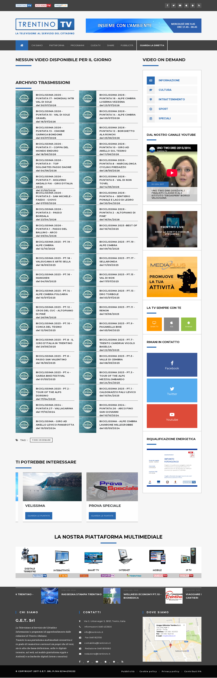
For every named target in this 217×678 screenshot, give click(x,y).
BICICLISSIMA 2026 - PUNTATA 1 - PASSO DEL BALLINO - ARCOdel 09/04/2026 (51, 230)
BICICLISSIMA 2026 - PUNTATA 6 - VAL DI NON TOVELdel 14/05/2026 (115, 181)
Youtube (172, 412)
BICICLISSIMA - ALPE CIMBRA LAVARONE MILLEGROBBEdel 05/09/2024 (118, 425)
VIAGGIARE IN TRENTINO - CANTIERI (177, 596)
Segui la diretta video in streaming (172, 233)
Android (188, 323)
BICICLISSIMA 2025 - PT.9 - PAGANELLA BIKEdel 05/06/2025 (116, 327)
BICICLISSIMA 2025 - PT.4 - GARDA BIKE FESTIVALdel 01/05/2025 (53, 376)
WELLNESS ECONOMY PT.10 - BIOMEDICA (117, 596)
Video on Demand (41, 440)
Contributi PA (192, 671)
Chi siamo (37, 45)
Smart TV (154, 323)
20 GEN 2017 (158, 184)
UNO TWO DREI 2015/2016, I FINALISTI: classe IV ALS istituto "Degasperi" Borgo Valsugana (171, 194)
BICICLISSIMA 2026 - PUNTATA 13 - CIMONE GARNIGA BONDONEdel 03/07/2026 (50, 132)
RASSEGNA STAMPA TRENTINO (56, 594)
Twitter (172, 387)
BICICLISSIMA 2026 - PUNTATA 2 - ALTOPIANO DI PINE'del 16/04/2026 (117, 214)
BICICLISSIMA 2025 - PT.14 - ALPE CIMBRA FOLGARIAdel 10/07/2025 (54, 294)
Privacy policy (170, 671)
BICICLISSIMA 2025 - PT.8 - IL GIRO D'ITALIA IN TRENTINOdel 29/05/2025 (55, 343)
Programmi (77, 45)
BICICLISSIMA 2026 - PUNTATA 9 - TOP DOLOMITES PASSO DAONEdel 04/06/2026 (53, 165)
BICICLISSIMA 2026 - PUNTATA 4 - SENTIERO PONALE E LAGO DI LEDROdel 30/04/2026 (116, 198)
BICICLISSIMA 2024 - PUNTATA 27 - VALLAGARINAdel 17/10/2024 (54, 408)
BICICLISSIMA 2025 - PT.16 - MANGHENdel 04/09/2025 (54, 278)
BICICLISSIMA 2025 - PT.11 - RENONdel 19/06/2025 (117, 310)
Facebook (172, 361)
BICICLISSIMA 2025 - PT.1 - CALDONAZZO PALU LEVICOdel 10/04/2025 (117, 392)
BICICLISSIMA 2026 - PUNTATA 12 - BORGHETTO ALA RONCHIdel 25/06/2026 (117, 132)
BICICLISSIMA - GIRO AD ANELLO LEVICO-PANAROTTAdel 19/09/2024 (55, 425)
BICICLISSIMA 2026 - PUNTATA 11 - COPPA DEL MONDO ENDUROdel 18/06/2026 (52, 149)
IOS (171, 323)
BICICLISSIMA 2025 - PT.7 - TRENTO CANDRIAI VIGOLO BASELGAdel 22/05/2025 (117, 345)
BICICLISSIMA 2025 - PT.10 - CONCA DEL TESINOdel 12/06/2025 (54, 327)
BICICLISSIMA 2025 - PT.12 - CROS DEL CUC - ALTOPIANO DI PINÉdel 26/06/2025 (54, 312)
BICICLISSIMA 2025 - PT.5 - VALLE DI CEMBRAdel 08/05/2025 (116, 359)
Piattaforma (56, 45)
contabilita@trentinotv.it (97, 643)
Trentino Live (172, 227)
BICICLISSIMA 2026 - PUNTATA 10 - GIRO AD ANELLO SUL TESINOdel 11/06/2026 (114, 149)
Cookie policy (148, 671)
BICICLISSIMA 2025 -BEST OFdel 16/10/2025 (118, 227)
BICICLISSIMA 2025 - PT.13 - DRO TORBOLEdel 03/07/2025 (117, 294)
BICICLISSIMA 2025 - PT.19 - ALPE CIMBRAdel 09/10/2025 (117, 245)
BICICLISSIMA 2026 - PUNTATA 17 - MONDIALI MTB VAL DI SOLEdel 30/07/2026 (55, 100)
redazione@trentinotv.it (97, 653)
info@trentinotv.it (93, 632)
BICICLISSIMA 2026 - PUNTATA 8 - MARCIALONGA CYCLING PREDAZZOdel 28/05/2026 (117, 165)
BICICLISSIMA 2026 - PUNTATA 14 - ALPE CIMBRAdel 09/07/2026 (117, 115)
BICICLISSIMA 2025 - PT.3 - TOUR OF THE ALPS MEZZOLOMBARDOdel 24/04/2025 (116, 377)
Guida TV (96, 45)
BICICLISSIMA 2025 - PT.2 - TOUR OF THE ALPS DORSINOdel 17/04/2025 (53, 394)
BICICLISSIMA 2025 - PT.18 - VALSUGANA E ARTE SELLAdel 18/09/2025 (54, 262)
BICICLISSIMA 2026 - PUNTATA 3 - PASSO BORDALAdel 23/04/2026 (49, 214)
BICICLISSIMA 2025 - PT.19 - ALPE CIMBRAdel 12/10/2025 (54, 245)
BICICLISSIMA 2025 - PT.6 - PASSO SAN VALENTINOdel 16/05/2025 (53, 359)
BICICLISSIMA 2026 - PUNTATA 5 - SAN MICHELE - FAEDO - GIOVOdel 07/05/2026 (54, 198)
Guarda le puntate (31, 515)
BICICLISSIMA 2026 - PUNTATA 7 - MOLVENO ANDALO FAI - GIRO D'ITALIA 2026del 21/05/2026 (54, 183)
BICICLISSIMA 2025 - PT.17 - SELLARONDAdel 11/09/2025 (117, 262)
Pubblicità (127, 45)
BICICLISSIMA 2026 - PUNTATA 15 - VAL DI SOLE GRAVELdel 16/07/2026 (53, 116)
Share (110, 45)
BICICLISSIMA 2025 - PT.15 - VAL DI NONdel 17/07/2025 (117, 278)
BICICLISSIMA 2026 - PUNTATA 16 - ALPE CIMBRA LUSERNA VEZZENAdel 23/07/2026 (117, 100)
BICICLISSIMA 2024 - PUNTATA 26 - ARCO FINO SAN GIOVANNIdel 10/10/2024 (116, 410)
